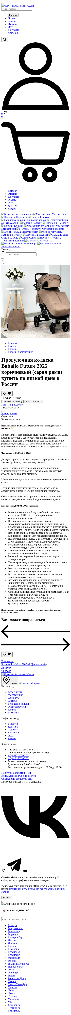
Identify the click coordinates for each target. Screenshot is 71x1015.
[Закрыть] (2, 258)
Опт (10, 27)
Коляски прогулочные (20, 352)
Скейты (12, 700)
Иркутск (13, 943)
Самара (12, 981)
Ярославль (14, 1010)
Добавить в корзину (12, 401)
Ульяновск (14, 999)
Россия (5, 413)
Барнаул (12, 925)
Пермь (11, 975)
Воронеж (13, 934)
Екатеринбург (16, 937)
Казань (12, 946)
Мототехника (15, 694)
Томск (11, 993)
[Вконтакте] (35, 850)
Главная (12, 343)
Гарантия (13, 723)
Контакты (13, 29)
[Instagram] (3, 871)
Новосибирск (15, 966)
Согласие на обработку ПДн (17, 778)
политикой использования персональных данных (37, 888)
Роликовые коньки (18, 703)
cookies (5, 891)
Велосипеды (15, 692)
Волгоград (14, 931)
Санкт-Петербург (17, 984)
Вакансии (13, 732)
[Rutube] (29, 871)
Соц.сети (13, 729)
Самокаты (13, 697)
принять (7, 897)
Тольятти (13, 990)
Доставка (13, 32)
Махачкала (14, 957)
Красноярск (14, 954)
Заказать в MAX (34, 401)
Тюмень (12, 996)
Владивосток (15, 928)
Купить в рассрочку (12, 404)
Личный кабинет (10, 246)
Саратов (12, 987)
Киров (13, 413)
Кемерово (13, 949)
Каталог (13, 15)
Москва (12, 960)
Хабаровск (14, 1005)
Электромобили (17, 706)
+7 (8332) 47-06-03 (18, 755)
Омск (11, 969)
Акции (12, 21)
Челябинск (14, 1007)
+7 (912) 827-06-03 (18, 758)
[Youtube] (25, 871)
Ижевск (12, 940)
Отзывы (12, 24)
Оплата (12, 18)
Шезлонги (13, 712)
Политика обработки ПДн (16, 772)
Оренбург (13, 972)
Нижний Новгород (18, 963)
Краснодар (14, 951)
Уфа (10, 1002)
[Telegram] (14, 871)
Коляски (12, 349)
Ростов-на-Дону (17, 978)
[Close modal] (2, 411)
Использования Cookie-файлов (18, 775)
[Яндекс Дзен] (41, 871)
